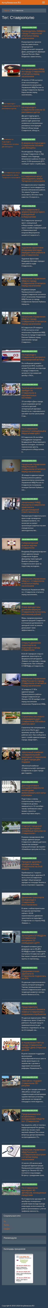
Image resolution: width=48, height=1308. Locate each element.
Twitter (6, 1225)
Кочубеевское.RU (11, 2)
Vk (5, 1221)
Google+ (7, 1229)
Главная (6, 10)
